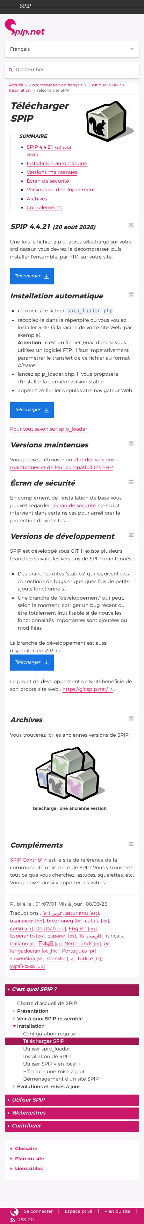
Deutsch (45, 928)
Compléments (44, 207)
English (77, 928)
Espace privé (78, 1211)
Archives (37, 198)
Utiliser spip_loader (46, 1049)
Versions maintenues (52, 172)
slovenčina (22, 958)
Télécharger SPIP (43, 1041)
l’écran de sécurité (73, 505)
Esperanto (22, 936)
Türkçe (85, 958)
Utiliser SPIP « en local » (51, 1064)
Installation (20, 91)
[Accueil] (25, 27)
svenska (56, 958)
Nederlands (78, 943)
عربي (57, 913)
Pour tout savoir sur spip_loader (48, 429)
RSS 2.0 (25, 1220)
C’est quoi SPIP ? (104, 85)
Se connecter (38, 1211)
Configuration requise (49, 1033)
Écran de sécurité (48, 181)
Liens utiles (29, 1168)
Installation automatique (57, 163)
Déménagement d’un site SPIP (61, 1079)
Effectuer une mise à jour (54, 1071)
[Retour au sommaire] (131, 225)
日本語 (45, 943)
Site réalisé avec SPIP (14, 1212)
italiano (19, 943)
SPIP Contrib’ (26, 860)
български (22, 921)
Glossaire (26, 1148)
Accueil (16, 85)
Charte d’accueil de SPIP (47, 1003)
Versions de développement (61, 189)
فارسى (94, 936)
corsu (16, 928)
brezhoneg (60, 921)
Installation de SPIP (47, 1056)
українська (22, 966)
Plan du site (29, 1158)
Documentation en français (55, 85)
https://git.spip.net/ (85, 689)
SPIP (25, 5)
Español (57, 936)
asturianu (76, 913)
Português (74, 951)
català (92, 921)
